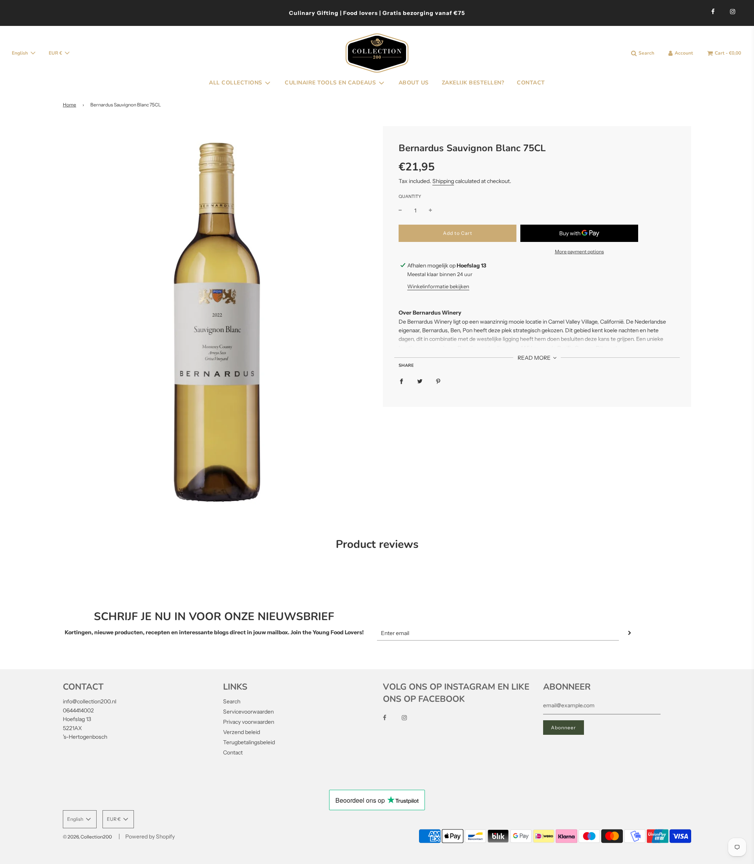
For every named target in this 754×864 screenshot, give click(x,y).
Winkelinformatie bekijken (438, 286)
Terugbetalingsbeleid (249, 742)
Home (69, 105)
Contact (233, 752)
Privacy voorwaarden (248, 721)
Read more (535, 357)
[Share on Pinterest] (438, 381)
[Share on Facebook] (401, 381)
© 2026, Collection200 (87, 837)
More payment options (579, 251)
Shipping (443, 181)
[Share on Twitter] (419, 381)
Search (231, 701)
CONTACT (531, 82)
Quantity (410, 196)
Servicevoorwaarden (248, 711)
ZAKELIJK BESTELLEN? (473, 82)
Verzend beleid (241, 732)
